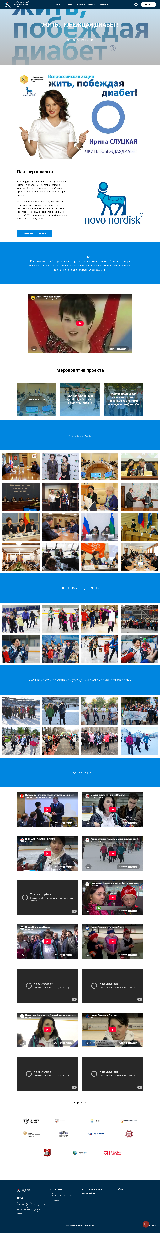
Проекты (69, 4)
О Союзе (57, 4)
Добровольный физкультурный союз (80, 1225)
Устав (52, 1193)
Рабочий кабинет (88, 1193)
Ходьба (80, 4)
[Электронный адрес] (136, 4)
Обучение (102, 4)
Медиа (91, 4)
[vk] (18, 1198)
